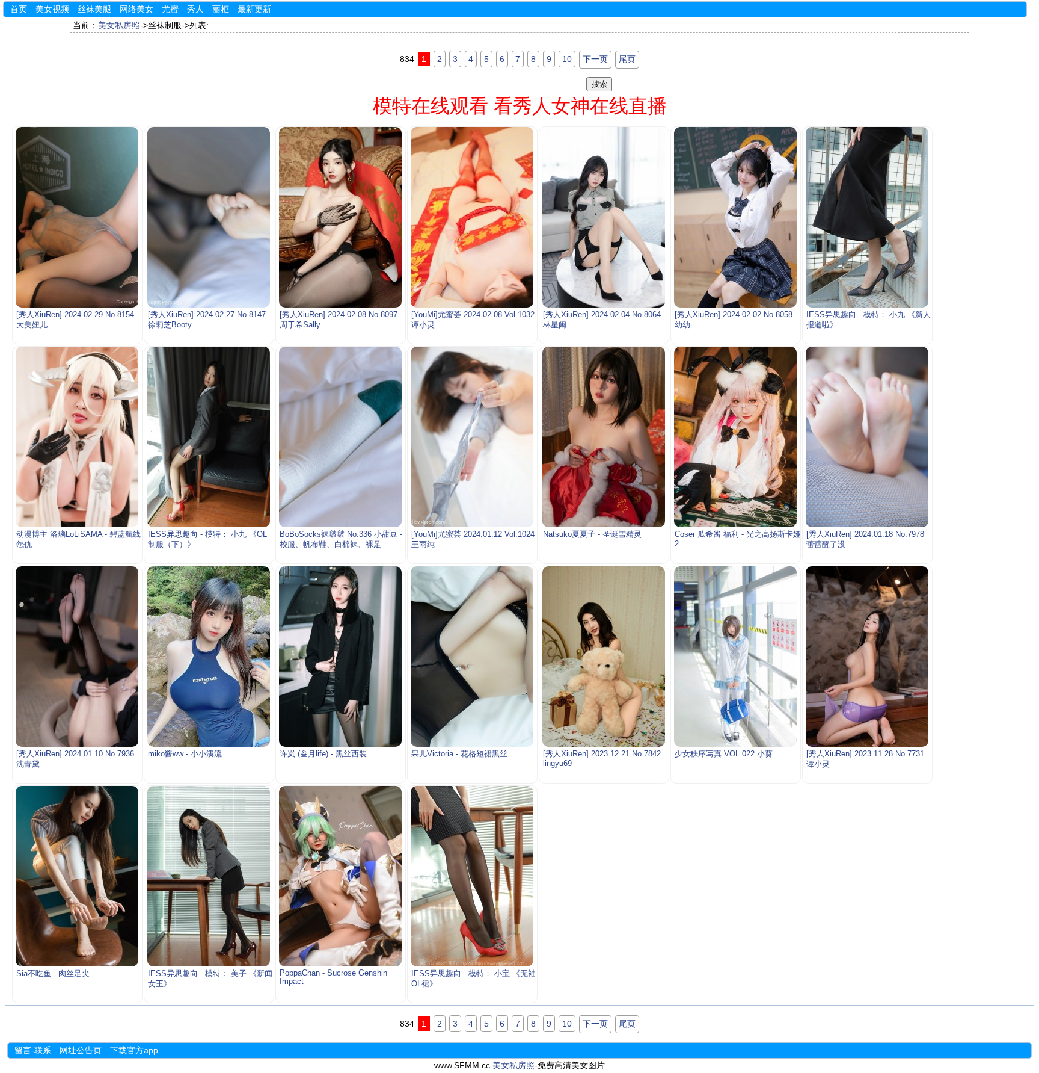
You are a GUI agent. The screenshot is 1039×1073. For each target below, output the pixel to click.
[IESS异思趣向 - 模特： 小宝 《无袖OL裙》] (472, 876)
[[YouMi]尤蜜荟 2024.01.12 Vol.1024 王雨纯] (472, 437)
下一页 (595, 59)
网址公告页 (81, 1050)
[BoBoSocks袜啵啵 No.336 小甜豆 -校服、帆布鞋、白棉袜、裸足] (340, 437)
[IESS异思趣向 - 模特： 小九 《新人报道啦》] (867, 217)
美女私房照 (119, 25)
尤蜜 (170, 9)
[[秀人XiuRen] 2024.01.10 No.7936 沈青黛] (77, 656)
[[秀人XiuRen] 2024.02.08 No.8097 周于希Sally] (340, 217)
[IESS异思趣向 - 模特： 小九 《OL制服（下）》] (209, 437)
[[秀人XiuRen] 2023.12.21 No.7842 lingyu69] (604, 656)
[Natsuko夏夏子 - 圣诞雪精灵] (604, 437)
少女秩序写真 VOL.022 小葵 (724, 754)
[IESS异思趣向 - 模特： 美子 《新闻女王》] (209, 876)
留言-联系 (32, 1050)
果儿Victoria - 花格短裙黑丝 (459, 754)
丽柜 (220, 9)
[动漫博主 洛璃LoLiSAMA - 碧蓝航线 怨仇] (77, 437)
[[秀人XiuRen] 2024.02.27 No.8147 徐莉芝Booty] (209, 217)
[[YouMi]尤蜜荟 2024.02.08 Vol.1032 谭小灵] (472, 217)
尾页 (627, 59)
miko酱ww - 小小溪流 (185, 754)
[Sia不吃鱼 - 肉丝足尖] (77, 876)
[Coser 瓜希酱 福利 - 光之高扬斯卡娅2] (735, 437)
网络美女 (136, 9)
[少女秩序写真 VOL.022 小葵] (735, 656)
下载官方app (134, 1050)
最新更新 (254, 9)
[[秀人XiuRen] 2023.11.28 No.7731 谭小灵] (867, 656)
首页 (18, 9)
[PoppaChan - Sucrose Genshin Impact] (340, 876)
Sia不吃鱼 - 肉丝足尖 (53, 973)
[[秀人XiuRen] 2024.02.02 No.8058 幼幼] (735, 217)
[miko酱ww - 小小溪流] (209, 656)
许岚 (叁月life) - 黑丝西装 (323, 754)
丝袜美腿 (94, 9)
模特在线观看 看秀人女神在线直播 (520, 106)
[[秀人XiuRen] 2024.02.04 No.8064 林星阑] (604, 217)
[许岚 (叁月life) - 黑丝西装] (340, 656)
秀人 (195, 9)
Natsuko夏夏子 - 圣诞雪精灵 (592, 534)
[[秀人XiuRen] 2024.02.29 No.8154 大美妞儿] (77, 217)
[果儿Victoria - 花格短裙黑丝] (472, 656)
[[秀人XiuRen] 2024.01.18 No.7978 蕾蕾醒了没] (867, 437)
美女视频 (52, 9)
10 (567, 59)
